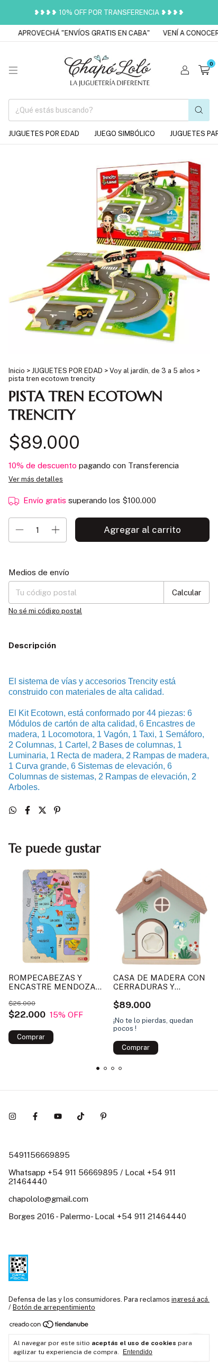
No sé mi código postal (45, 611)
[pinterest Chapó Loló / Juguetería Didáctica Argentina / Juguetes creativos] (103, 1116)
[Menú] (13, 70)
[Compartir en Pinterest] (57, 810)
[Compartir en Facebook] (28, 810)
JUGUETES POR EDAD (43, 134)
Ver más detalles (35, 479)
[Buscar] (199, 110)
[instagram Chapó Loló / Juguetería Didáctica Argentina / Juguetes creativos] (12, 1116)
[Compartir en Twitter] (43, 810)
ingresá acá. (190, 1299)
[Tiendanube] (49, 1326)
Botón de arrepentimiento (54, 1307)
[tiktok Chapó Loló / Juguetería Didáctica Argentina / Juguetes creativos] (81, 1116)
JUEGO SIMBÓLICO (124, 134)
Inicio (16, 371)
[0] (204, 70)
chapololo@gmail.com (48, 1198)
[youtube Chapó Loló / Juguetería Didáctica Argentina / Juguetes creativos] (58, 1116)
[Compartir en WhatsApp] (13, 810)
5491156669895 (39, 1154)
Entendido (137, 1352)
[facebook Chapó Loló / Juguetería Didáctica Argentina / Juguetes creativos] (35, 1116)
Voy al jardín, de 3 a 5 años (152, 371)
